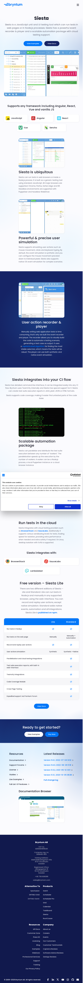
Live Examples (15, 779)
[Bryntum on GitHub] (72, 980)
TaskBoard (47, 910)
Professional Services (31, 957)
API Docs (36, 929)
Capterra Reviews (50, 949)
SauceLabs (43, 531)
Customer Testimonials (52, 945)
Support (36, 961)
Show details (72, 501)
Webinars (36, 953)
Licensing (36, 941)
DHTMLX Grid (34, 895)
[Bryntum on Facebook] (48, 980)
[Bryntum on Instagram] (68, 980)
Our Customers (49, 941)
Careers (46, 933)
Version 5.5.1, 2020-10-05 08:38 (58, 775)
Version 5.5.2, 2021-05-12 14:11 (57, 770)
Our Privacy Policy (33, 969)
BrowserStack (27, 531)
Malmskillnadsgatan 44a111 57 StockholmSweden (41, 862)
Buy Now (51, 734)
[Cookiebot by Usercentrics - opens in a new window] (72, 475)
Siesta (45, 914)
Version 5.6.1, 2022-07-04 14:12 (57, 760)
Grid (44, 903)
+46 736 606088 (41, 876)
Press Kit (36, 937)
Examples (36, 949)
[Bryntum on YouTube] (63, 980)
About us (46, 929)
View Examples (33, 43)
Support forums (16, 765)
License (12, 770)
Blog (38, 945)
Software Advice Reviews (53, 953)
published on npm (47, 612)
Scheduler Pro (48, 899)
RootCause (47, 918)
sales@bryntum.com (41, 880)
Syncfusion (34, 891)
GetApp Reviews (49, 957)
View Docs (52, 43)
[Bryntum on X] (58, 980)
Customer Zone (33, 933)
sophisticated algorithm (33, 346)
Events (45, 937)
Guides (12, 774)
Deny (41, 507)
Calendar (47, 906)
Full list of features (18, 784)
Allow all (68, 507)
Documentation (16, 760)
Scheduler (47, 895)
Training (36, 965)
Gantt (45, 891)
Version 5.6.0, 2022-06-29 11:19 (57, 765)
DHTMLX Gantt (33, 899)
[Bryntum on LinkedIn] (53, 980)
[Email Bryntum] (77, 980)
